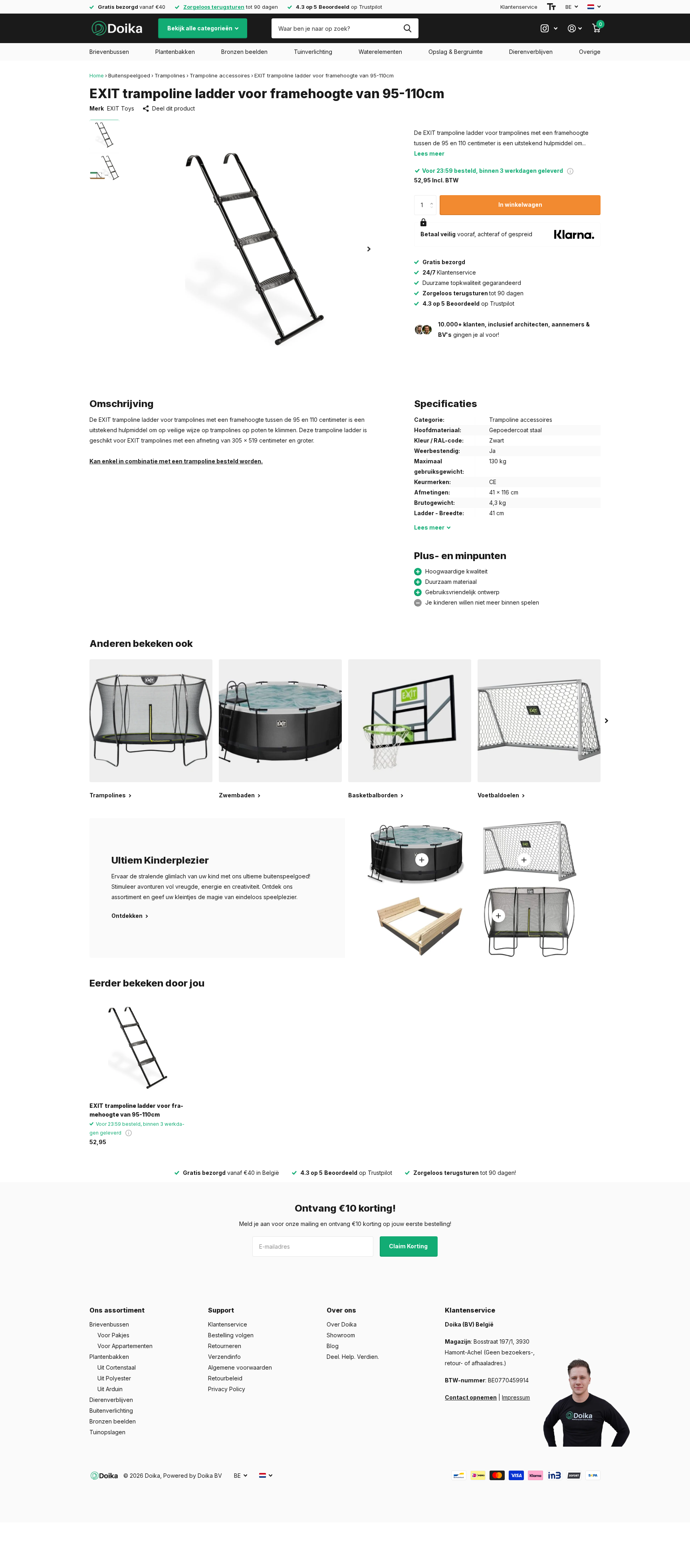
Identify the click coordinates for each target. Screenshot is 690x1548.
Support (221, 1310)
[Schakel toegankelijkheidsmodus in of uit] (551, 7)
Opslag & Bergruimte (455, 51)
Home (96, 75)
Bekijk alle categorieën (200, 28)
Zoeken (407, 28)
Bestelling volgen (231, 1335)
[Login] (574, 29)
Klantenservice (518, 7)
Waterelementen (380, 51)
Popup (570, 170)
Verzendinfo (224, 1356)
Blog (333, 1345)
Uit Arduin (110, 1389)
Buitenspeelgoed (129, 75)
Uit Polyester (114, 1378)
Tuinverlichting (313, 51)
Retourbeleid (225, 1378)
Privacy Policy (226, 1389)
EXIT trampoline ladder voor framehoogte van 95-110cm (136, 1109)
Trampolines (170, 75)
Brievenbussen (109, 51)
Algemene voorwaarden (240, 1367)
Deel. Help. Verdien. (353, 1356)
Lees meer (429, 153)
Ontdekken (127, 915)
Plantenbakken (175, 51)
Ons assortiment (117, 1310)
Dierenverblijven (531, 51)
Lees (429, 527)
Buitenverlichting (111, 1410)
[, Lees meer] (549, 29)
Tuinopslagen (107, 1432)
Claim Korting (409, 1246)
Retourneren (224, 1345)
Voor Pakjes (113, 1335)
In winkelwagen (520, 204)
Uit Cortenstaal (116, 1367)
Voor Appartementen (125, 1345)
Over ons (341, 1310)
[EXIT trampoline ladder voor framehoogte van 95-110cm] (137, 1047)
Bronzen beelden (244, 51)
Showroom (341, 1335)
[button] (369, 249)
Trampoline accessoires (220, 75)
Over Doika (342, 1324)
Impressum (516, 1397)
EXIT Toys (120, 108)
